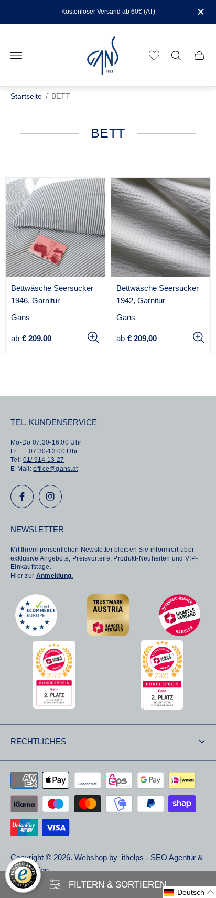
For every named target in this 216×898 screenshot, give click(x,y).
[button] (189, 892)
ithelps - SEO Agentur (159, 857)
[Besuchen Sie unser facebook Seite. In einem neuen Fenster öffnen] (22, 496)
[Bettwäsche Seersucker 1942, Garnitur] (160, 227)
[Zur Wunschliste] (154, 55)
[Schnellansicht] (93, 337)
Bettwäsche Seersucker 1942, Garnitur (157, 294)
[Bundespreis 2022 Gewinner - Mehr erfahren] (54, 706)
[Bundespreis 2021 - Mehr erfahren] (162, 707)
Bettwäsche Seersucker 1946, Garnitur (52, 294)
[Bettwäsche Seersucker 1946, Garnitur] (55, 227)
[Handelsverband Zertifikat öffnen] (180, 633)
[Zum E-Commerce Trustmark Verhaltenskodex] (36, 633)
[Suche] (176, 55)
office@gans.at (55, 468)
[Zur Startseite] (102, 56)
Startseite (26, 96)
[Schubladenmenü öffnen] (16, 55)
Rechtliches (38, 741)
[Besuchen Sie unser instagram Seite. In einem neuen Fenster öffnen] (50, 496)
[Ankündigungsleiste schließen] (200, 11)
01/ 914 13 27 (43, 459)
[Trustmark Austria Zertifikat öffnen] (108, 633)
